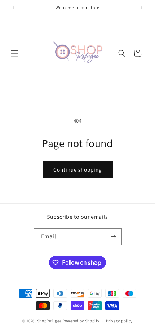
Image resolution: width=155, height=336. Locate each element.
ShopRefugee (49, 320)
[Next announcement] (142, 8)
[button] (14, 53)
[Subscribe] (113, 236)
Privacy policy (119, 320)
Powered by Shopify (80, 320)
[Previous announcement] (13, 8)
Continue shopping (77, 169)
